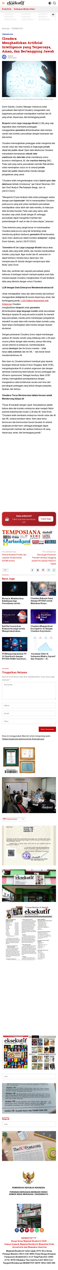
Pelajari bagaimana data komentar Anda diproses (23, 739)
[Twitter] (22, 1230)
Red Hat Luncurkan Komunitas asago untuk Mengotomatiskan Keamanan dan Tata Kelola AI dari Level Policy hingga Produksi (13, 628)
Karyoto (10, 56)
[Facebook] (17, 1230)
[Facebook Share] (32, 570)
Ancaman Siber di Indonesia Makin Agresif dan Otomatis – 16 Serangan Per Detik (43, 656)
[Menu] (4, 3)
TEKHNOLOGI (7, 34)
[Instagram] (32, 1230)
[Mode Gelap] (50, 3)
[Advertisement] (29, 478)
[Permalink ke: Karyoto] (4, 57)
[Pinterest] (27, 1230)
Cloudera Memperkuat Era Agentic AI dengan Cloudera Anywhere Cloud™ (42, 628)
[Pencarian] (54, 3)
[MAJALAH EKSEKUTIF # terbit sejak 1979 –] (15, 3)
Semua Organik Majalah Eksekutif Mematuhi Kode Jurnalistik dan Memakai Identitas (29, 1245)
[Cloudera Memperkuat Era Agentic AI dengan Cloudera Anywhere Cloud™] (43, 616)
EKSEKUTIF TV (28, 1238)
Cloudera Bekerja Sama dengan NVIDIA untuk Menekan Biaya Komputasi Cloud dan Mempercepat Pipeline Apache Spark (42, 601)
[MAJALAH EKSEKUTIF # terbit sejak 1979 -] (29, 1216)
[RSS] (42, 1230)
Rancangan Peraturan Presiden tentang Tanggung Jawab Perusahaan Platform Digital (43, 558)
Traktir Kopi (46, 519)
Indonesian (11, 819)
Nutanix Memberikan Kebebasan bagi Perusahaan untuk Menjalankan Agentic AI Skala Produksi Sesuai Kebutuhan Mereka (14, 601)
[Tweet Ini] (38, 570)
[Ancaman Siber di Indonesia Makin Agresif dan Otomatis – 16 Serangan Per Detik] (43, 644)
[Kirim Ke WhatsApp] (54, 570)
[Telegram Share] (49, 570)
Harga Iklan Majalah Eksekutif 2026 (29, 1241)
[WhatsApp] (37, 1230)
